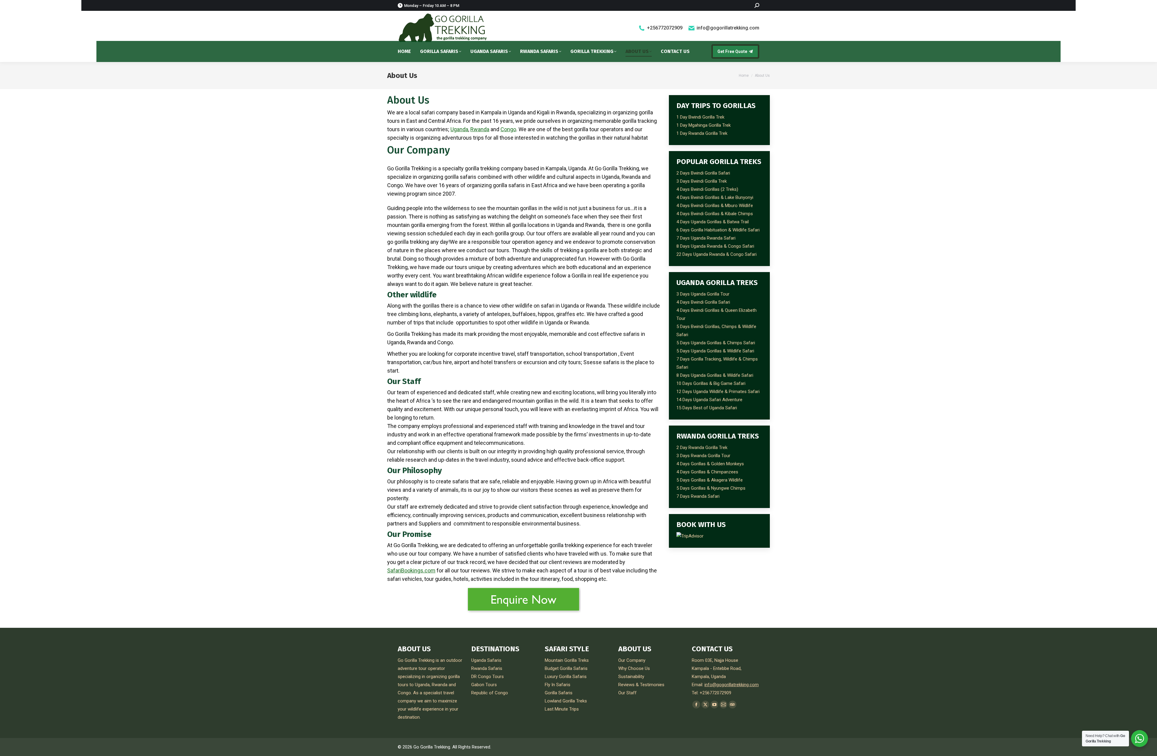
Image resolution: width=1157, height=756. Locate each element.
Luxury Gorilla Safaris (566, 676)
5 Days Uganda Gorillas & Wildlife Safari (715, 351)
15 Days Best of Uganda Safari (706, 408)
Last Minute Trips (562, 709)
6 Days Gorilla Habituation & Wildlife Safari (718, 230)
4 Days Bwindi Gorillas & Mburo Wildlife (714, 205)
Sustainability (631, 676)
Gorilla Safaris (558, 693)
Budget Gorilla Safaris (566, 668)
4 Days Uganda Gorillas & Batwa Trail (712, 222)
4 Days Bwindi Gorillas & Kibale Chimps (714, 213)
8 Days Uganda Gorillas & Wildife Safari (714, 375)
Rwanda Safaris (486, 668)
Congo (508, 129)
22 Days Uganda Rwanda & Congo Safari (716, 254)
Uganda (459, 129)
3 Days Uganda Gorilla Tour (702, 294)
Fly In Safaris (557, 684)
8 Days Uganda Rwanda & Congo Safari (715, 246)
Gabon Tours (484, 684)
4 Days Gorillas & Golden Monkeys (710, 463)
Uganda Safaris (486, 660)
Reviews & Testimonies (641, 684)
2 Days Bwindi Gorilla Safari (703, 173)
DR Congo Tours (487, 676)
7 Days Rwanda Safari (698, 496)
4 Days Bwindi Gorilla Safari (703, 302)
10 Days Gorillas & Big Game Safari (710, 383)
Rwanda (479, 129)
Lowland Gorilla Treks (566, 701)
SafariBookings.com (411, 570)
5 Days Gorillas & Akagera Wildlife (709, 480)
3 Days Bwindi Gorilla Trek (701, 181)
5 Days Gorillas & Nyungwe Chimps (710, 488)
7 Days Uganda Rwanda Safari (705, 238)
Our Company (631, 660)
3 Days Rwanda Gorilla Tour (703, 455)
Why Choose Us (634, 668)
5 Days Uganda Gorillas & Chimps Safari (715, 342)
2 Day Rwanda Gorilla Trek (701, 447)
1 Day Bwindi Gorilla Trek (700, 117)
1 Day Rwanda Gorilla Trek (701, 133)
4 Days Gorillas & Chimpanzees (707, 472)
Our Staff (627, 693)
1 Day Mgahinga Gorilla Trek (703, 125)
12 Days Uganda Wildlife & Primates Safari (718, 391)
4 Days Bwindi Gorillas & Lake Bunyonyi (714, 197)
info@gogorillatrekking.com (728, 28)
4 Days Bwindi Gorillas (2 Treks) (707, 189)
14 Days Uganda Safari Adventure (709, 399)
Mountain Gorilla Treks (567, 660)
